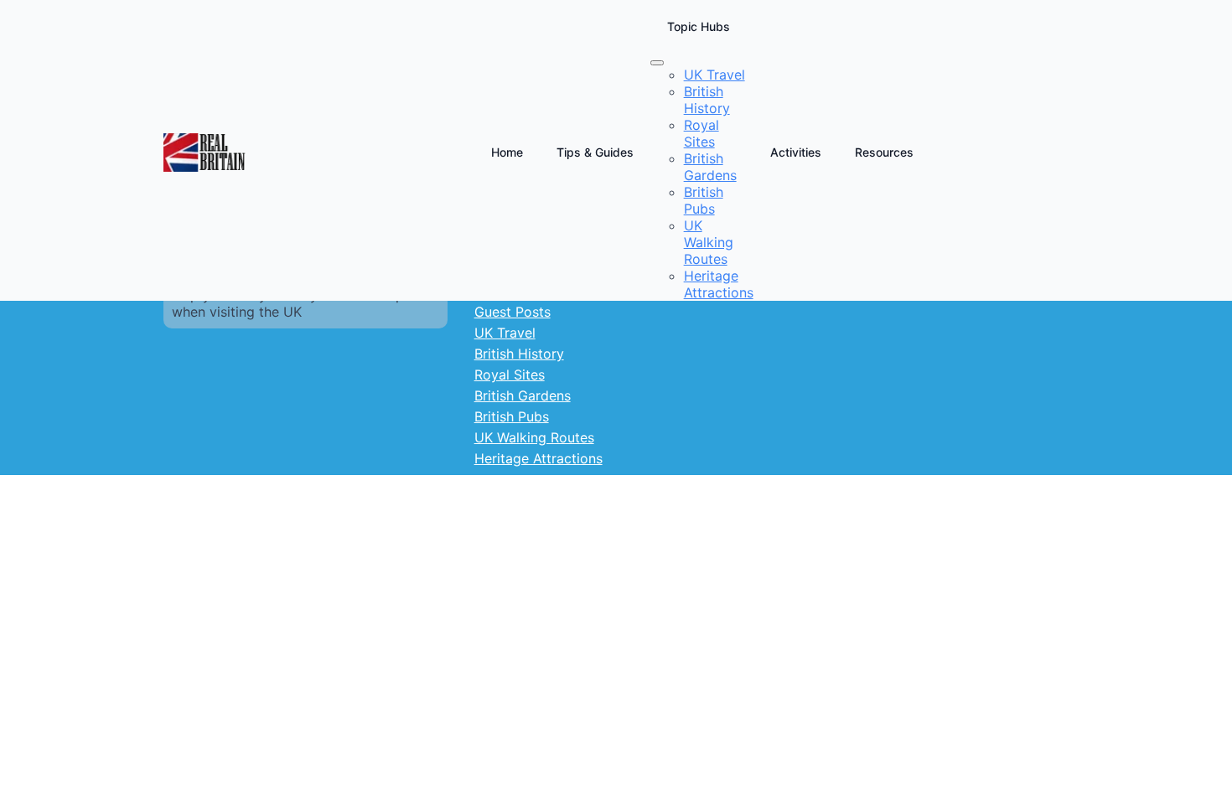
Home (507, 152)
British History (519, 353)
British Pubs (511, 416)
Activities (795, 152)
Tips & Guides (595, 152)
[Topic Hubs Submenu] (657, 62)
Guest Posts (512, 311)
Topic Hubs (698, 26)
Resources (884, 152)
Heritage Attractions (538, 458)
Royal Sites (509, 374)
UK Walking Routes (534, 437)
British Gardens (522, 395)
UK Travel (505, 332)
